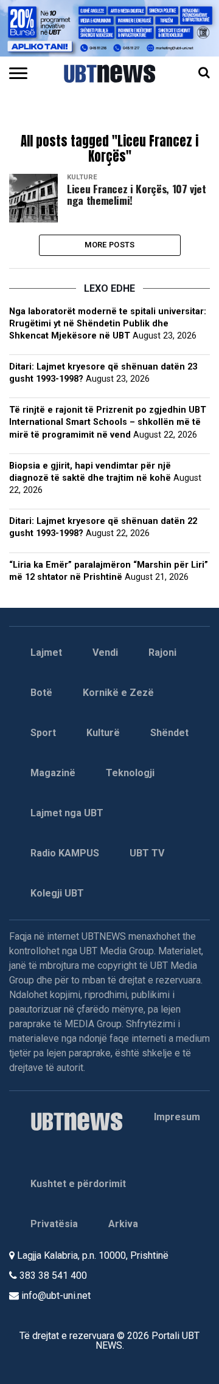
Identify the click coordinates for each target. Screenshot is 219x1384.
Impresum (177, 1117)
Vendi (105, 652)
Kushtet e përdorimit (78, 1183)
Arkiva (123, 1224)
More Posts (110, 244)
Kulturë (103, 732)
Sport (43, 732)
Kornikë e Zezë (118, 692)
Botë (41, 692)
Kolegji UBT (57, 893)
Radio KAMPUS (64, 853)
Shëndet (169, 732)
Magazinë (52, 773)
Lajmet (46, 652)
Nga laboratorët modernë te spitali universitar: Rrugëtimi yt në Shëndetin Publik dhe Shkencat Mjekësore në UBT (107, 323)
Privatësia (54, 1224)
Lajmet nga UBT (66, 813)
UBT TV (147, 853)
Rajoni (162, 652)
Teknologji (130, 773)
